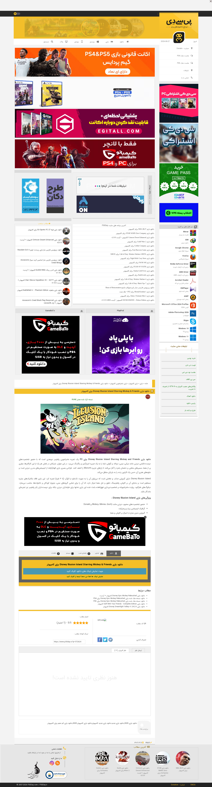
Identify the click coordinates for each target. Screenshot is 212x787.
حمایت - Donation (178, 784)
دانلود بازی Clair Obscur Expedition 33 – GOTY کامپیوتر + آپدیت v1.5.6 (40, 281)
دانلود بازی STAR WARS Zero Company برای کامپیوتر (162, 772)
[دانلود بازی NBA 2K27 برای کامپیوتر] (183, 758)
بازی (141, 383)
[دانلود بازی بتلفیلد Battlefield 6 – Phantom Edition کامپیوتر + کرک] (66, 291)
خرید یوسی (191, 358)
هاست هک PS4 (183, 55)
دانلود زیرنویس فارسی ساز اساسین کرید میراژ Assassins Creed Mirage (41, 261)
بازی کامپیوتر (133, 383)
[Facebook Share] (99, 640)
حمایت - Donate (183, 48)
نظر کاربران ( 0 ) (120, 650)
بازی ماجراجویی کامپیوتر (118, 383)
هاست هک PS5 (183, 63)
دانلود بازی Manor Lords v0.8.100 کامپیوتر (63, 28)
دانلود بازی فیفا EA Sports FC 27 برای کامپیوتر (45, 229)
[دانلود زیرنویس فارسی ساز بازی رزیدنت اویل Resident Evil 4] (66, 251)
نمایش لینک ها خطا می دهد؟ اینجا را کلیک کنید (85, 576)
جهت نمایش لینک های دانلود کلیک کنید (85, 571)
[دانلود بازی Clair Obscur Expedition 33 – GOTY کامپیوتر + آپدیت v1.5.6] (66, 281)
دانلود (122, 41)
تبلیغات (186, 70)
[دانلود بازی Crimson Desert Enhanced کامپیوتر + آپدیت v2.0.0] (66, 241)
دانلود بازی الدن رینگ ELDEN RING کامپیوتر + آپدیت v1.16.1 (42, 271)
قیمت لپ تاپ (190, 365)
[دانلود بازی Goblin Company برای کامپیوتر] (102, 758)
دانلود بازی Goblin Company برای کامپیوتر (102, 770)
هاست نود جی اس (188, 372)
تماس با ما (185, 77)
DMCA (193, 784)
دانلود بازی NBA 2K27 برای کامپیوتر (183, 769)
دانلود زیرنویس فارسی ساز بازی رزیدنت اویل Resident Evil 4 (40, 250)
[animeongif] (110, 212)
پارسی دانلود (190, 403)
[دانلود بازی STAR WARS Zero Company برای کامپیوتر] (163, 758)
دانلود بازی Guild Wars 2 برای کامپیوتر (122, 769)
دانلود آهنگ (191, 396)
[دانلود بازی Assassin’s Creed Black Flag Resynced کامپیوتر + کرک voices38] (66, 301)
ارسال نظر (138, 650)
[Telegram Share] (110, 640)
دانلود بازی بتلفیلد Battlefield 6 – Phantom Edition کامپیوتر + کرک (39, 291)
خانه (146, 383)
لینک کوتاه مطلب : (81, 633)
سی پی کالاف (190, 379)
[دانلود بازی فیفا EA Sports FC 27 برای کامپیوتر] (66, 231)
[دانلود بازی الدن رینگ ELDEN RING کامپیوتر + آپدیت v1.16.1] (66, 271)
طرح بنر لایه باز (190, 410)
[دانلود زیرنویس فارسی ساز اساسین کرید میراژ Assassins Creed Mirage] (66, 261)
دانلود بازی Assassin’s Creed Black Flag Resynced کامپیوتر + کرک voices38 (42, 301)
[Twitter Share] (105, 640)
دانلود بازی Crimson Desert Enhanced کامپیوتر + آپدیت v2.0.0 (41, 241)
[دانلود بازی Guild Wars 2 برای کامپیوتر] (122, 758)
